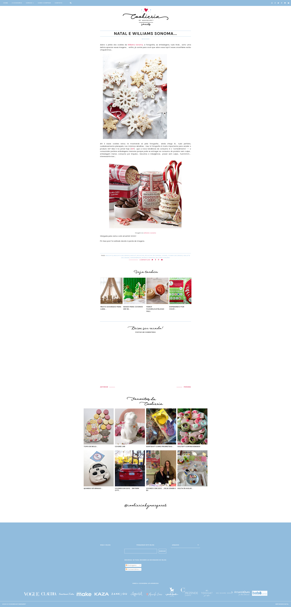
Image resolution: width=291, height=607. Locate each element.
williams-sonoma (150, 233)
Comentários (133, 569)
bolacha (140, 255)
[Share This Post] (155, 260)
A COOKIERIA (17, 3)
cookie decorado (175, 255)
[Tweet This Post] (152, 260)
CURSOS (29, 3)
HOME (6, 3)
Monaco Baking (148, 258)
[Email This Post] (162, 260)
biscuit (133, 255)
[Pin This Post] (158, 260)
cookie (164, 255)
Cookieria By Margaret (17, 604)
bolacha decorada (153, 255)
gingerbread (135, 258)
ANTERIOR (104, 387)
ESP (132, 149)
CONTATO (58, 3)
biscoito (109, 255)
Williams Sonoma (135, 45)
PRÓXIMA (187, 387)
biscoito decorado (122, 255)
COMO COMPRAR (44, 3)
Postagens (131, 565)
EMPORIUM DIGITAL (282, 604)
